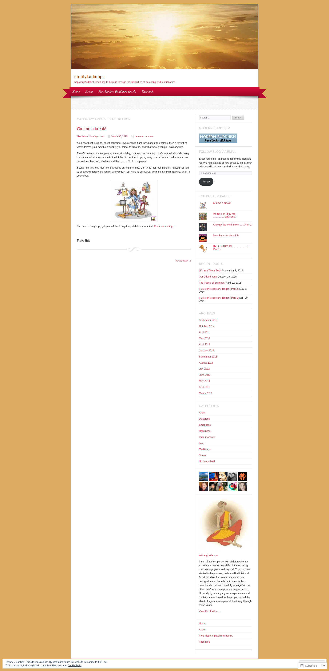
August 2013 (206, 362)
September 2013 (208, 356)
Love (201, 443)
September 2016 (208, 320)
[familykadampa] (164, 68)
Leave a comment (144, 136)
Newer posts (183, 260)
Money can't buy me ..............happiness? (224, 215)
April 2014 (204, 344)
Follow (206, 181)
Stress (202, 455)
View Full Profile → (209, 611)
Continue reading (165, 226)
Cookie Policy (75, 665)
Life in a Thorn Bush (210, 270)
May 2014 (204, 338)
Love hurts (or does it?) (226, 235)
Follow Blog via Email (217, 151)
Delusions (204, 418)
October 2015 (206, 326)
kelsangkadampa (208, 555)
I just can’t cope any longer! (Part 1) (219, 297)
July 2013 (204, 368)
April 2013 (204, 387)
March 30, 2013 (119, 136)
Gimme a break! (91, 128)
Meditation (82, 136)
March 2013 (205, 393)
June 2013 (204, 374)
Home (76, 91)
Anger (202, 412)
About (89, 91)
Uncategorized (96, 136)
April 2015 (204, 332)
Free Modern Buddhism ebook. (117, 91)
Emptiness (205, 424)
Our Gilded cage (208, 276)
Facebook (147, 91)
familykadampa (89, 76)
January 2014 (206, 350)
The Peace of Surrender (212, 282)
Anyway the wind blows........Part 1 (232, 224)
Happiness (205, 430)
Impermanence (207, 437)
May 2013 (204, 381)
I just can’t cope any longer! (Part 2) (219, 288)
